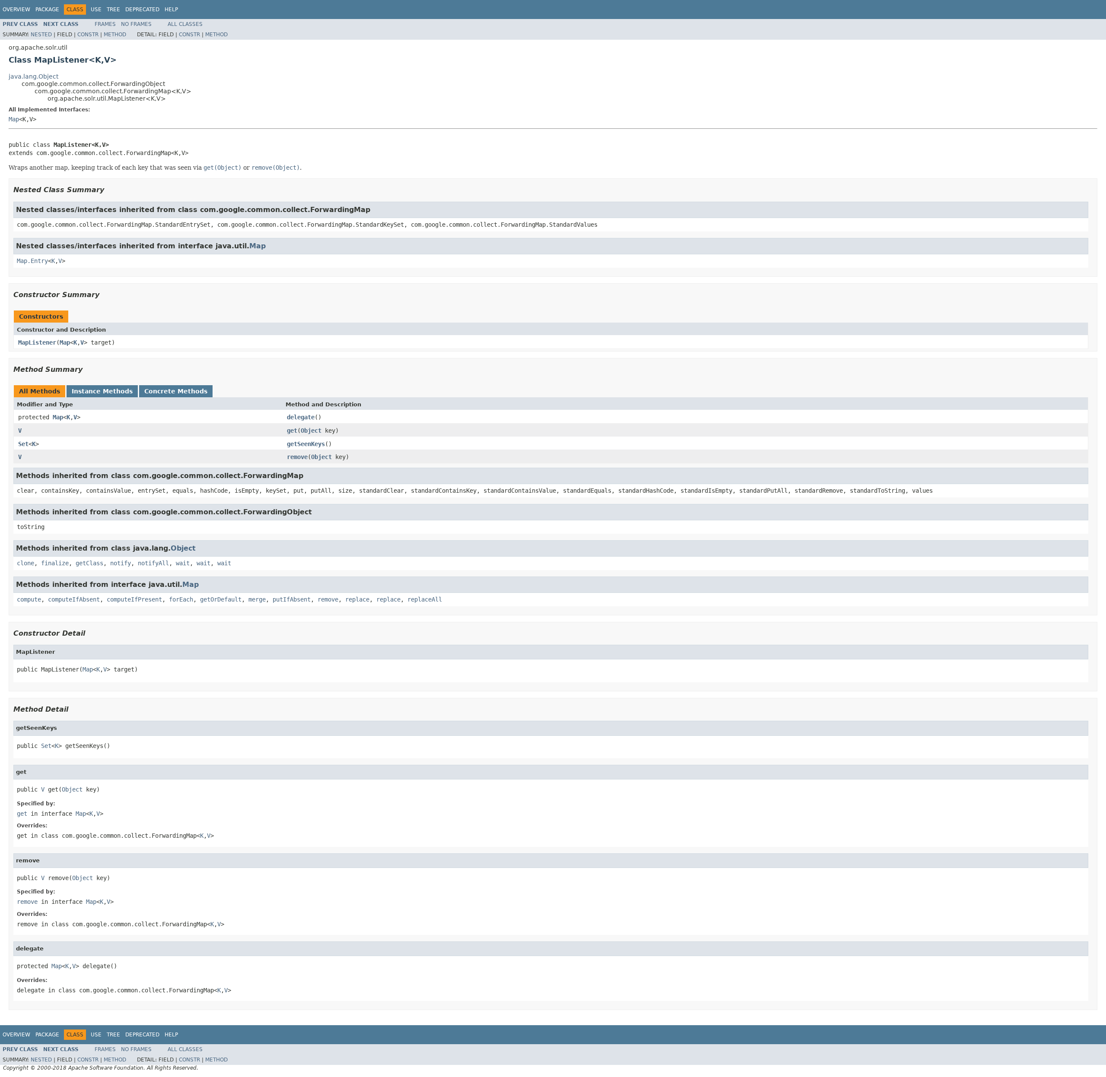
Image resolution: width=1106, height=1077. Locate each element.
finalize (55, 563)
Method (115, 35)
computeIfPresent (134, 599)
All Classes (185, 24)
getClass (89, 563)
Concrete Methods (175, 391)
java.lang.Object (33, 76)
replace (357, 599)
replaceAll (424, 599)
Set (23, 443)
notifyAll (153, 563)
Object (311, 430)
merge (257, 599)
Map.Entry (32, 260)
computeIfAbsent (74, 599)
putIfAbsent (292, 599)
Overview (16, 9)
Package (47, 9)
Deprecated (142, 9)
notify (120, 563)
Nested (41, 35)
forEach (181, 599)
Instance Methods (102, 391)
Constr (88, 35)
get (292, 430)
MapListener (37, 342)
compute (29, 599)
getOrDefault (221, 599)
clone (25, 563)
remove (297, 456)
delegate (301, 417)
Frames (105, 24)
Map (14, 119)
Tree (113, 9)
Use (96, 9)
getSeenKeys (306, 443)
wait (183, 563)
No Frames (136, 24)
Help (171, 9)
